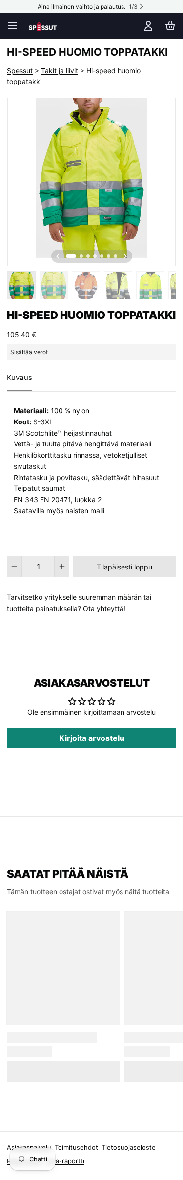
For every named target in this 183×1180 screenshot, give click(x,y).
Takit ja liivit (59, 70)
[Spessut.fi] (43, 26)
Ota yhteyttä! (104, 608)
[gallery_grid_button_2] (88, 256)
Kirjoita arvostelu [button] (91, 738)
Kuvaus (19, 377)
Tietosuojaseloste (129, 1147)
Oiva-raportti (65, 1161)
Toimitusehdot (76, 1147)
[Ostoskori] (168, 26)
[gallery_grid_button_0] (71, 256)
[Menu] (16, 26)
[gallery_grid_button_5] (108, 256)
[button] (124, 566)
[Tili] (146, 26)
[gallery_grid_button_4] (101, 256)
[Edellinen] (57, 256)
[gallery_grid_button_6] (115, 256)
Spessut (20, 70)
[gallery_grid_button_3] (95, 256)
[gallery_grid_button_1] (81, 256)
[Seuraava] (125, 256)
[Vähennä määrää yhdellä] (14, 566)
